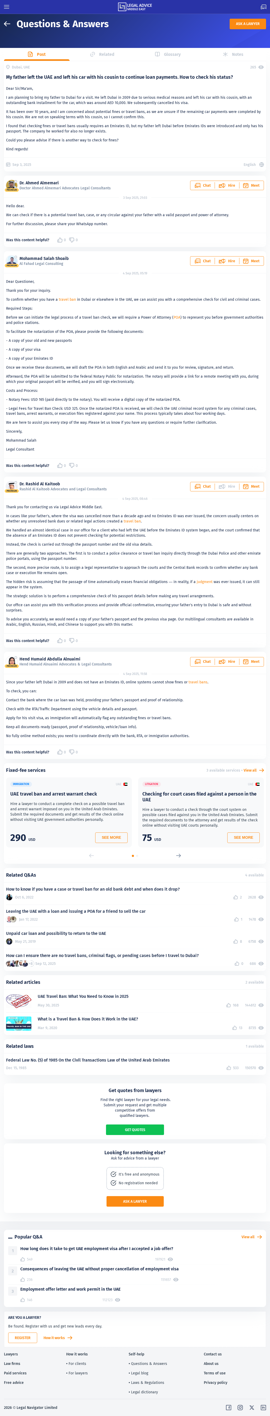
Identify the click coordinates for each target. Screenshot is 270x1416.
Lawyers (11, 1354)
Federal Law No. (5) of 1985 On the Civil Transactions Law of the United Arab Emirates (88, 1060)
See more (111, 837)
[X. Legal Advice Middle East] (251, 1407)
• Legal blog (138, 1373)
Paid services (15, 1373)
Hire (231, 185)
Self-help (136, 1354)
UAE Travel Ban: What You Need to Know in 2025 (83, 996)
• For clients (76, 1363)
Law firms (12, 1363)
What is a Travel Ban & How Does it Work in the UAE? (88, 1019)
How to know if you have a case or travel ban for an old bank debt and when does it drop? (93, 889)
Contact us (213, 1354)
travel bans (198, 682)
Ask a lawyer (248, 23)
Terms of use (215, 1373)
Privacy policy (215, 1382)
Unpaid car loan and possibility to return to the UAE (56, 933)
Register (23, 1337)
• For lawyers (77, 1373)
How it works (54, 1337)
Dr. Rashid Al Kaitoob (40, 483)
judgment (205, 581)
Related (106, 54)
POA (176, 317)
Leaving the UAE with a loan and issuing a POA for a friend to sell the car (76, 911)
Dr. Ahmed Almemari (39, 182)
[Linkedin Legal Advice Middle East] (263, 1407)
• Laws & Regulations (146, 1382)
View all (250, 770)
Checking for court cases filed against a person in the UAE (199, 797)
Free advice (14, 1382)
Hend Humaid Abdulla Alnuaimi (50, 659)
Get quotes (135, 1129)
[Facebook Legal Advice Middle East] (228, 1407)
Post (41, 54)
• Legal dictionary (143, 1392)
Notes (237, 54)
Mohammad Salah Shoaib (44, 258)
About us (211, 1363)
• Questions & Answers (148, 1363)
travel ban (67, 299)
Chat (207, 185)
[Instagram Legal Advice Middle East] (240, 1407)
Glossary (172, 54)
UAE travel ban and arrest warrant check (53, 794)
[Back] (10, 24)
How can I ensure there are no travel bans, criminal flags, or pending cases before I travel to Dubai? (102, 955)
